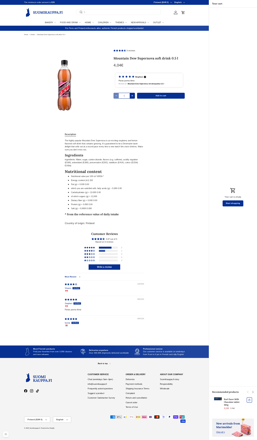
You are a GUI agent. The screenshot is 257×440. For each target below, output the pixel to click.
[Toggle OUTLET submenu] (163, 22)
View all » (220, 432)
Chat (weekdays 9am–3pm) (100, 379)
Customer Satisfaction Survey (101, 398)
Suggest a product (96, 393)
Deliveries (130, 379)
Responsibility (166, 384)
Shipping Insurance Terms (137, 388)
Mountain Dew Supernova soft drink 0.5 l (51, 34)
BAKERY (49, 22)
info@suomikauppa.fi (97, 384)
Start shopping (233, 203)
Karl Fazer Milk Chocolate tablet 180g (231, 402)
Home (26, 34)
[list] (64, 85)
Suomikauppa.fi (34, 428)
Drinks (33, 34)
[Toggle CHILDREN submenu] (110, 22)
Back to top (103, 363)
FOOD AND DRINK (69, 22)
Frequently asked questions (100, 388)
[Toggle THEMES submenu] (126, 22)
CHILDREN (103, 22)
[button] (183, 13)
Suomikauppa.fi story (169, 379)
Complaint (130, 393)
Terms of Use (132, 407)
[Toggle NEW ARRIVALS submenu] (148, 22)
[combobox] (118, 12)
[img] (71, 284)
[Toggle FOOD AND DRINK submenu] (80, 22)
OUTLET (157, 22)
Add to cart (161, 96)
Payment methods (134, 384)
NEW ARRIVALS (138, 22)
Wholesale (164, 388)
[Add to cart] (249, 400)
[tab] (70, 134)
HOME (88, 22)
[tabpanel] (104, 178)
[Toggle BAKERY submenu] (55, 22)
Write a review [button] (104, 267)
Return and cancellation (136, 398)
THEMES (119, 22)
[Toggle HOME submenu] (93, 22)
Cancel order (131, 402)
